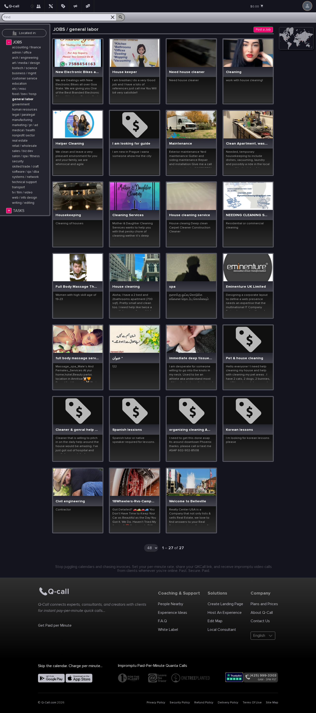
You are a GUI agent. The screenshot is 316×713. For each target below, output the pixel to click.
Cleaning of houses (69, 223)
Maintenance (180, 144)
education (19, 83)
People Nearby (170, 604)
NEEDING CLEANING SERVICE (247, 215)
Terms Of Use (252, 702)
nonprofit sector (23, 135)
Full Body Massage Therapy (77, 287)
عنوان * (117, 358)
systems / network (25, 177)
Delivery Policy (228, 702)
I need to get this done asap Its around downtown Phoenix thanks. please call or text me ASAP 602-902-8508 (190, 444)
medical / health (23, 130)
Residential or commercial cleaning (245, 225)
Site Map (272, 702)
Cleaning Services (128, 215)
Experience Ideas (172, 613)
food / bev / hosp (24, 94)
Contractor (63, 509)
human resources (24, 109)
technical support (24, 182)
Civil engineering (70, 501)
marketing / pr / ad (25, 125)
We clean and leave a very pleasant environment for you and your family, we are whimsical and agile (76, 158)
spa (172, 287)
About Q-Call (262, 613)
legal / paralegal (23, 114)
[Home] (16, 6)
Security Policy (180, 702)
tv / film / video (22, 192)
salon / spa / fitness (26, 156)
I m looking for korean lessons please (247, 440)
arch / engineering (25, 57)
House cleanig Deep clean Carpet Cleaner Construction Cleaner (189, 227)
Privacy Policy (156, 702)
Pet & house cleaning (244, 358)
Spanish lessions (127, 430)
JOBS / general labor (76, 29)
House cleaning (126, 287)
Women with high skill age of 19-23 (76, 297)
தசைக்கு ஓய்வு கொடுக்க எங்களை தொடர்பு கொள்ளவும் (189, 297)
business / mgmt (24, 73)
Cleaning (233, 72)
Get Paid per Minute (55, 625)
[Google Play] (51, 678)
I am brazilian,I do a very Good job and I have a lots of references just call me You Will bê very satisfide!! (134, 86)
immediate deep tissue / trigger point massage (191, 358)
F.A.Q (162, 621)
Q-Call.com (48, 702)
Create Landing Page (225, 604)
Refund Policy (203, 702)
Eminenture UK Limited (246, 287)
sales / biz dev (22, 151)
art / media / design (26, 63)
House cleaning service (189, 215)
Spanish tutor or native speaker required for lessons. (133, 440)
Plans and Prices (264, 604)
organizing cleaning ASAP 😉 (191, 430)
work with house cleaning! (244, 80)
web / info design (24, 197)
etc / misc (19, 89)
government (21, 104)
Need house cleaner (187, 72)
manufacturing (22, 120)
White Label (168, 630)
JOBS (17, 42)
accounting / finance (26, 47)
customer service (24, 78)
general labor (22, 99)
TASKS (18, 210)
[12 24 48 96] (153, 549)
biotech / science (24, 68)
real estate (20, 140)
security (17, 161)
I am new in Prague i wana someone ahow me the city (131, 154)
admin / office (22, 52)
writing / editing (23, 203)
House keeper (124, 72)
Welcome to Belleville (187, 501)
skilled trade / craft (25, 166)
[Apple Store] (79, 678)
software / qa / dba (25, 171)
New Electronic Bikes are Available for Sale (77, 72)
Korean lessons (239, 430)
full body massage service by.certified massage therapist (77, 358)
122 (114, 366)
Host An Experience (225, 613)
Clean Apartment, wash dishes (247, 144)
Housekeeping (68, 215)
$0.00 (255, 6)
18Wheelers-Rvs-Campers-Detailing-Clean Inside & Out (134, 501)
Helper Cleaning (70, 144)
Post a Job (263, 29)
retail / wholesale (24, 146)
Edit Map (215, 621)
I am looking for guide (131, 144)
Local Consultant (222, 630)
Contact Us (260, 621)
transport (18, 187)
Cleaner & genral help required (77, 430)
